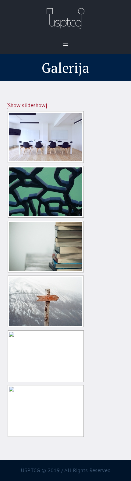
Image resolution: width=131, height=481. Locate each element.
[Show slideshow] (26, 105)
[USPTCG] (65, 18)
